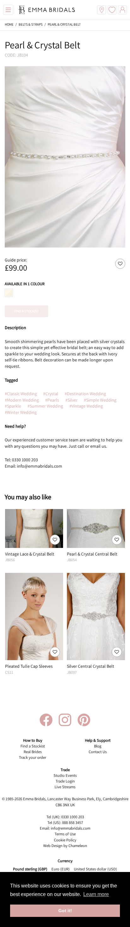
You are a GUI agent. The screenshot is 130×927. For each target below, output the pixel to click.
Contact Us (98, 751)
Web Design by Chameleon (65, 845)
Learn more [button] (96, 894)
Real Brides (33, 751)
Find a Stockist (33, 746)
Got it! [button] (65, 910)
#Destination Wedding (85, 393)
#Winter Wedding (21, 412)
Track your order (32, 757)
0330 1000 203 (72, 817)
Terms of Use (65, 834)
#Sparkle (13, 406)
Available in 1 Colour (24, 283)
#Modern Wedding (22, 400)
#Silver (71, 400)
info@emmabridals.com (70, 828)
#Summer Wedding (45, 406)
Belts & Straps (31, 24)
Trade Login (65, 781)
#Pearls (52, 400)
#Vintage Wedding (86, 406)
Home (9, 24)
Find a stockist (26, 311)
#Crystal (50, 393)
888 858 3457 (72, 822)
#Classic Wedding (21, 393)
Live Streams (65, 786)
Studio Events (65, 775)
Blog (97, 746)
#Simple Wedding (100, 400)
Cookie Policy (65, 840)
